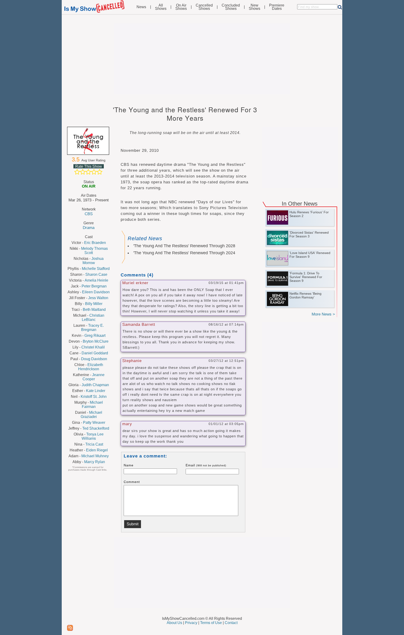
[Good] (94, 172)
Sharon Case (96, 274)
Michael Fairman (92, 404)
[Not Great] (83, 172)
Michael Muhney (95, 456)
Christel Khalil (93, 347)
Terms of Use (211, 623)
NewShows (254, 7)
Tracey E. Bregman (92, 327)
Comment (132, 482)
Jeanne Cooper (94, 377)
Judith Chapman (95, 385)
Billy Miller (93, 304)
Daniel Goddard (95, 353)
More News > (323, 314)
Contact (231, 623)
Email (206, 465)
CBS (89, 213)
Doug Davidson (94, 359)
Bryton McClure (95, 341)
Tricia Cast (94, 444)
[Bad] (77, 172)
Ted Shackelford (95, 428)
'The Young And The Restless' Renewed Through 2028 (184, 245)
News (141, 7)
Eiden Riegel (97, 450)
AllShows (160, 7)
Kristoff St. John (94, 397)
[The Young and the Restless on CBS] (88, 141)
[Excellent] (99, 172)
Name (128, 465)
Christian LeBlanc (93, 317)
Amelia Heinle (96, 280)
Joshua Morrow (93, 261)
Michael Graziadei (91, 414)
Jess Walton (98, 298)
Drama (88, 227)
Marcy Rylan (94, 462)
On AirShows (181, 7)
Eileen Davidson (96, 292)
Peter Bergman (94, 286)
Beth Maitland (94, 310)
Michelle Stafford (96, 269)
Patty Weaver (94, 423)
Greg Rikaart (94, 335)
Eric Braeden (95, 243)
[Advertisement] (202, 59)
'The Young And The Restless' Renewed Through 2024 (184, 252)
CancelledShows (204, 7)
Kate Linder (95, 391)
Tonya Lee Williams (93, 436)
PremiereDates (276, 7)
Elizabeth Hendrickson (90, 367)
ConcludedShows (231, 7)
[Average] (88, 172)
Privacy (191, 623)
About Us (174, 623)
